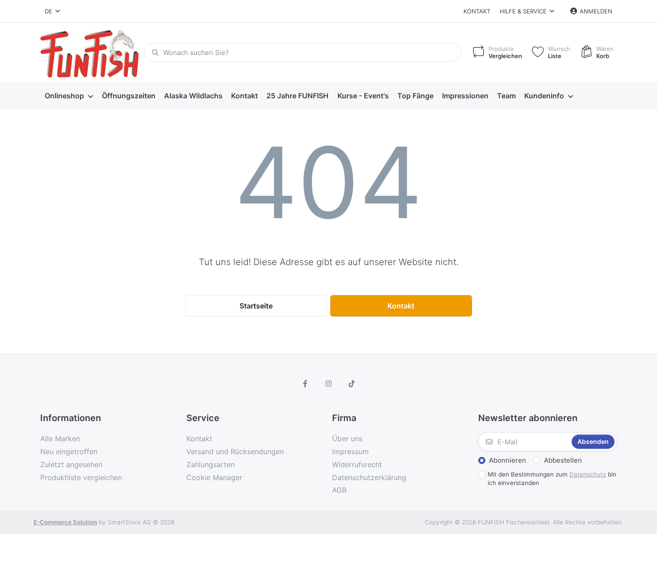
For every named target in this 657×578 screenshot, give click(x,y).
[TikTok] (352, 383)
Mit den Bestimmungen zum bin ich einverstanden (552, 478)
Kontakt (476, 11)
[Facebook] (306, 383)
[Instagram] (328, 383)
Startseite (256, 305)
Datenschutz (587, 474)
